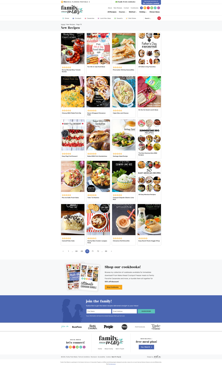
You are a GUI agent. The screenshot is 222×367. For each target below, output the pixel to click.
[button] (63, 67)
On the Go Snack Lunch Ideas (148, 110)
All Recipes (112, 12)
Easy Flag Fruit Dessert (70, 156)
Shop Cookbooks (112, 287)
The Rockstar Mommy (151, 3)
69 (82, 251)
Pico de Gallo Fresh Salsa (70, 197)
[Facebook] (141, 7)
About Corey (109, 349)
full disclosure (112, 364)
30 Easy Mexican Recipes (147, 194)
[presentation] (72, 48)
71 (92, 251)
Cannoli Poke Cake (68, 241)
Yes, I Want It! (145, 347)
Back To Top (115, 357)
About (110, 8)
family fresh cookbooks (126, 2)
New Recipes (118, 8)
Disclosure (94, 357)
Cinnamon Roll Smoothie (121, 241)
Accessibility (101, 357)
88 (106, 251)
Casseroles (90, 18)
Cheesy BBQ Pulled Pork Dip (71, 113)
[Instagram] (145, 7)
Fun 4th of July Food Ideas (96, 67)
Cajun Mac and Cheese (121, 113)
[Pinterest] (148, 7)
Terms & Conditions (84, 357)
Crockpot (78, 18)
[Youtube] (151, 7)
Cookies (108, 357)
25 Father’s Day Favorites (147, 67)
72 (98, 251)
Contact (126, 8)
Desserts (120, 18)
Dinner (67, 18)
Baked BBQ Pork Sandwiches (97, 156)
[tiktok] (155, 7)
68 (76, 251)
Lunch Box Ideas (105, 18)
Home (100, 349)
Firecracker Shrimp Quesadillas (123, 70)
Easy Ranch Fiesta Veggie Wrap (149, 241)
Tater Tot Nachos (93, 197)
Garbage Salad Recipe (120, 156)
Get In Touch (120, 349)
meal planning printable (76, 2)
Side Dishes (132, 18)
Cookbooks (134, 8)
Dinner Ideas (155, 12)
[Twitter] (158, 7)
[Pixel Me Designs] (157, 356)
